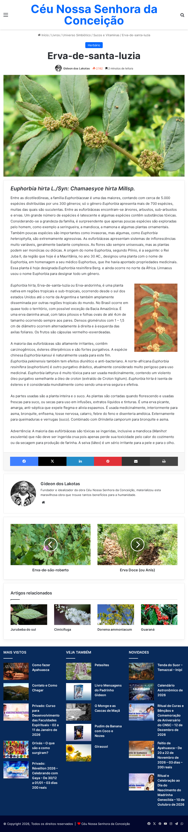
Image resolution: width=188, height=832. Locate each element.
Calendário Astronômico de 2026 (170, 690)
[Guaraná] (159, 614)
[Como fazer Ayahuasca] (16, 671)
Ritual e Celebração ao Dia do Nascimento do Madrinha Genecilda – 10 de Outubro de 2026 (171, 790)
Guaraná (148, 629)
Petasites (102, 665)
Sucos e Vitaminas (106, 35)
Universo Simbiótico (76, 35)
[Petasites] (78, 671)
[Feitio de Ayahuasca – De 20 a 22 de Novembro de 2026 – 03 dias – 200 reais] (141, 749)
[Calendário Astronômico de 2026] (141, 691)
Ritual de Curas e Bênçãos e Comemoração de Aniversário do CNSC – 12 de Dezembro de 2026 (171, 720)
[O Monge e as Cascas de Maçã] (78, 712)
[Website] (43, 502)
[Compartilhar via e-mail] (136, 461)
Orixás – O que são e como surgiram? (43, 748)
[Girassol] (78, 752)
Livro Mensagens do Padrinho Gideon (108, 690)
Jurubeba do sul (23, 629)
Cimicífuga (62, 629)
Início (45, 35)
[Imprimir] (164, 461)
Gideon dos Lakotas (76, 68)
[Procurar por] (182, 16)
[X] (52, 461)
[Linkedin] (80, 461)
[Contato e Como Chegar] (16, 691)
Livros (55, 35)
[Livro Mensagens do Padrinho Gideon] (78, 691)
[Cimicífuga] (72, 614)
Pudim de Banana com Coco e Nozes (108, 731)
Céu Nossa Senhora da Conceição (105, 824)
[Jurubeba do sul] (29, 614)
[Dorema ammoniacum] (115, 614)
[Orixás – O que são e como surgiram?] (16, 749)
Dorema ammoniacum (114, 629)
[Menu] (5, 16)
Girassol (101, 746)
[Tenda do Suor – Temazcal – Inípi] (141, 671)
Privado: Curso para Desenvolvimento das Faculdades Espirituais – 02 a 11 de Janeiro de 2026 (46, 720)
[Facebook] (24, 461)
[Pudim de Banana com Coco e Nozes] (78, 732)
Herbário (94, 45)
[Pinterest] (108, 461)
